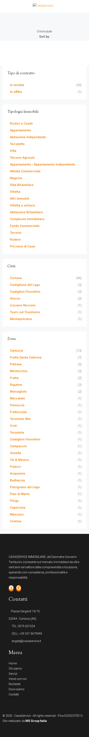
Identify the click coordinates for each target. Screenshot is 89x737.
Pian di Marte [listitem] (20, 494)
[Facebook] (41, 729)
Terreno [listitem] (16, 233)
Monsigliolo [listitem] (18, 391)
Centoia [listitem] (15, 521)
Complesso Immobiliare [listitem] (27, 219)
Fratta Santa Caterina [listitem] (25, 357)
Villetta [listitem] (15, 192)
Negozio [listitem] (16, 178)
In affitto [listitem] (16, 92)
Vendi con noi (17, 679)
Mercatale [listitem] (17, 398)
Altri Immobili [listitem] (19, 198)
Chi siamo (15, 668)
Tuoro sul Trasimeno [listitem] (25, 312)
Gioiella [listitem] (15, 453)
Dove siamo (16, 689)
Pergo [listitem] (14, 501)
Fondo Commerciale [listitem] (25, 226)
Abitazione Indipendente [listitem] (28, 137)
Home (13, 663)
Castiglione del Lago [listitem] (25, 285)
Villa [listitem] (13, 151)
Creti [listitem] (13, 426)
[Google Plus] (48, 729)
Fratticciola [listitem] (18, 412)
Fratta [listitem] (14, 378)
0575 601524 (26, 626)
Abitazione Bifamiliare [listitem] (26, 212)
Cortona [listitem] (16, 278)
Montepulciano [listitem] (21, 319)
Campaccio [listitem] (18, 446)
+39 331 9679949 (30, 633)
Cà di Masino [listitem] (19, 460)
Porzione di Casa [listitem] (22, 246)
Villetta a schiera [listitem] (22, 205)
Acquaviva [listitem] (17, 473)
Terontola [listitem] (17, 432)
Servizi (13, 673)
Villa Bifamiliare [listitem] (22, 185)
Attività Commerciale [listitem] (25, 171)
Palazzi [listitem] (15, 467)
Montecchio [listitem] (19, 371)
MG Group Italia (36, 721)
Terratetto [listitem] (17, 144)
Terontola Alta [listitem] (20, 419)
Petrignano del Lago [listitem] (25, 487)
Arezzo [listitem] (15, 298)
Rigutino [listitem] (16, 385)
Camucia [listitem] (16, 350)
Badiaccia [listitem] (17, 480)
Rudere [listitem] (15, 239)
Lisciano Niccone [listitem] (23, 305)
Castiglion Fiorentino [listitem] (25, 292)
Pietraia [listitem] (16, 364)
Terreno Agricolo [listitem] (22, 157)
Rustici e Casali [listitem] (21, 123)
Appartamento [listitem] (20, 130)
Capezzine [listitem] (17, 507)
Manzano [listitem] (17, 514)
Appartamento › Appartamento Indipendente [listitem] (42, 164)
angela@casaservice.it (26, 641)
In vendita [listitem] (17, 85)
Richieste (14, 684)
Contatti (14, 694)
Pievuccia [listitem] (17, 405)
